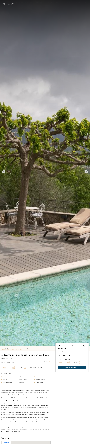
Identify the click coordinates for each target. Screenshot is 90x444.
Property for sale (8, 348)
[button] (72, 367)
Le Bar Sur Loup (45, 348)
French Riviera (20, 348)
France (14, 348)
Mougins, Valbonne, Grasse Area (32, 348)
